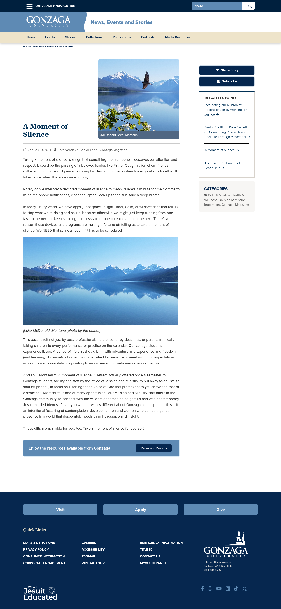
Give (221, 509)
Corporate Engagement (44, 563)
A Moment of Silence (219, 150)
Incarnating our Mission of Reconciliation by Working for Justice (225, 110)
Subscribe (229, 81)
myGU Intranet (153, 563)
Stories (70, 37)
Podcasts (148, 37)
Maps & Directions (39, 542)
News (30, 37)
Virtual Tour (93, 563)
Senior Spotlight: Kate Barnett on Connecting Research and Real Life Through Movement (225, 132)
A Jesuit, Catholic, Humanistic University (58, 592)
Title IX (146, 549)
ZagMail (89, 556)
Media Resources (178, 37)
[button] (29, 6)
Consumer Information (44, 556)
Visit (60, 509)
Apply (140, 509)
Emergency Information (161, 542)
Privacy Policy (36, 549)
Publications (122, 37)
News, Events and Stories (122, 22)
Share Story (229, 70)
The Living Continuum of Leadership (222, 165)
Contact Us (150, 556)
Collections (94, 37)
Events (50, 37)
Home (26, 46)
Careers (89, 542)
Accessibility (93, 549)
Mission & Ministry (153, 448)
